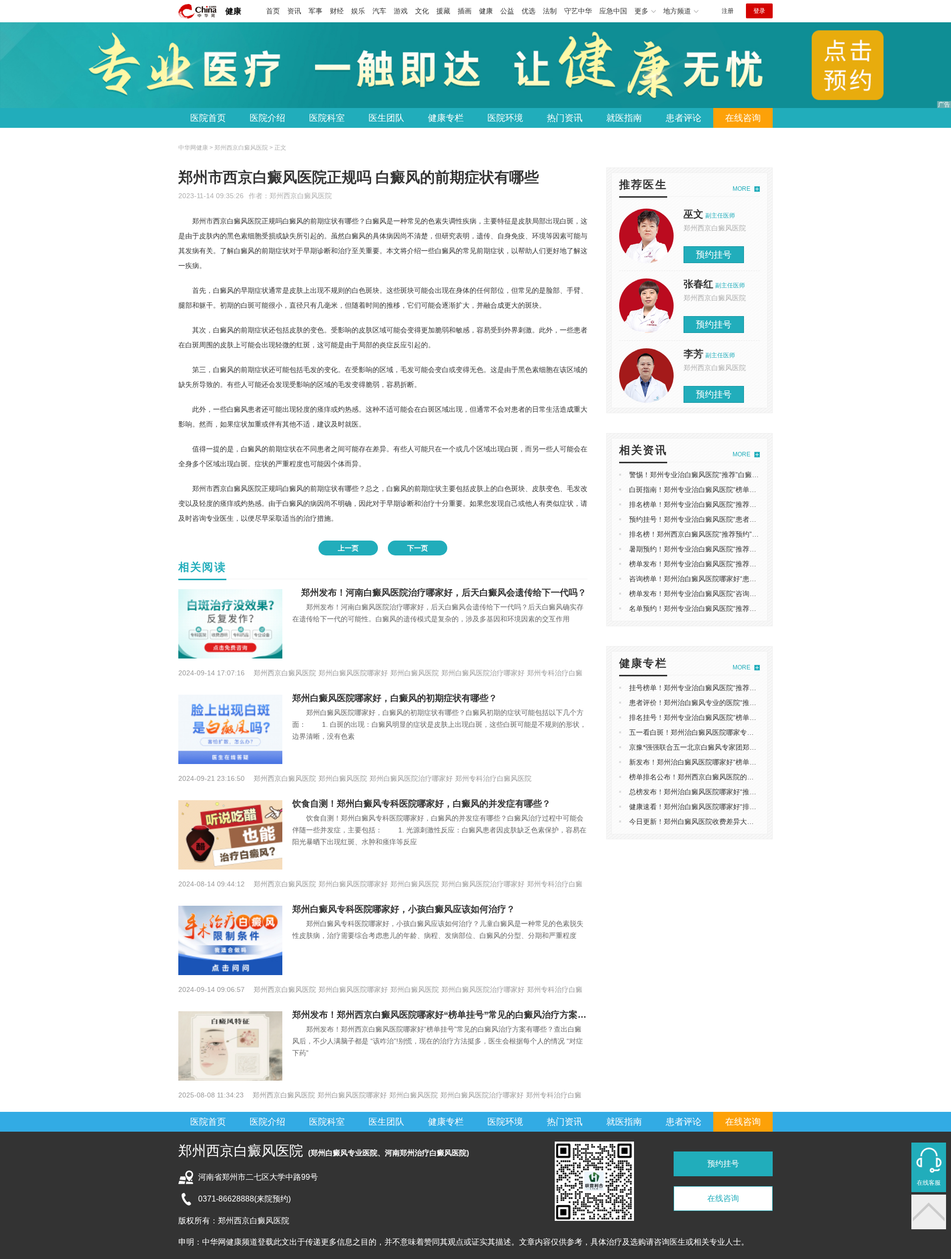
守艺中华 (578, 11)
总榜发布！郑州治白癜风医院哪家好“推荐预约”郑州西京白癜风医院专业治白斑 (749, 792)
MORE (741, 188)
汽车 (379, 11)
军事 (315, 11)
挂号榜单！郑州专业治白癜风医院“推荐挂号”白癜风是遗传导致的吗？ (735, 688)
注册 (728, 10)
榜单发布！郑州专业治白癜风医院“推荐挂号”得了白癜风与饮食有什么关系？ (746, 564)
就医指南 (624, 118)
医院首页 (208, 118)
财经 (337, 11)
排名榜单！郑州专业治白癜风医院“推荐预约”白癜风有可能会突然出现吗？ (742, 504)
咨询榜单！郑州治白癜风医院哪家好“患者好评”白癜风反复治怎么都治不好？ (746, 579)
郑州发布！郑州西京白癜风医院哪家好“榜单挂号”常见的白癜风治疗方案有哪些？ (452, 1015)
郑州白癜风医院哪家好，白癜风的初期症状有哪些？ (394, 698)
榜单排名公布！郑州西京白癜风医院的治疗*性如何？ (710, 777)
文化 (422, 11)
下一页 (417, 548)
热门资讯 (564, 118)
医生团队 (386, 118)
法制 (550, 11)
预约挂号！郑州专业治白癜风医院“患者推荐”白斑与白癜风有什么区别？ (739, 519)
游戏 (401, 11)
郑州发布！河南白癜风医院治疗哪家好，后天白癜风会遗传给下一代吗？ (439, 593)
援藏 (443, 11)
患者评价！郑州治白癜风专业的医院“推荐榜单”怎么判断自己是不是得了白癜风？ (753, 703)
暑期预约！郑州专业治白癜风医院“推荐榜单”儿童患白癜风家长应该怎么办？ (746, 549)
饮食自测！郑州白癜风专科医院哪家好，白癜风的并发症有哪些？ (421, 804)
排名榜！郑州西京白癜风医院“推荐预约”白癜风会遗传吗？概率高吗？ (735, 534)
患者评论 (683, 118)
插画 (465, 11)
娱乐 (358, 11)
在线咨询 (743, 118)
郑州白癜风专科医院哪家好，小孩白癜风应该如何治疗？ (403, 909)
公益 (507, 11)
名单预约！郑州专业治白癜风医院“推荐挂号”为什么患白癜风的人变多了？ (742, 608)
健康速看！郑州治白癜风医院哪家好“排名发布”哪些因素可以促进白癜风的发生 (749, 807)
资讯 (294, 11)
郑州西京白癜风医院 (300, 196)
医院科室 (327, 118)
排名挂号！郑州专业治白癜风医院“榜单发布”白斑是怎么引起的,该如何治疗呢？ (750, 717)
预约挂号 (714, 255)
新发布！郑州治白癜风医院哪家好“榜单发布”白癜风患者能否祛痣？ (732, 762)
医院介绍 (267, 118)
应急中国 (613, 11)
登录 (759, 10)
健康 (233, 11)
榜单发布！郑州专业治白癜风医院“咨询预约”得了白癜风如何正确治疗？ (739, 594)
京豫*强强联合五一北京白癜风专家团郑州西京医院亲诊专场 (720, 747)
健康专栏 (446, 118)
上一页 (348, 548)
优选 (528, 11)
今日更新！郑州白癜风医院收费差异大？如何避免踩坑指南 (719, 821)
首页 (273, 11)
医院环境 (505, 118)
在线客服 (929, 1182)
